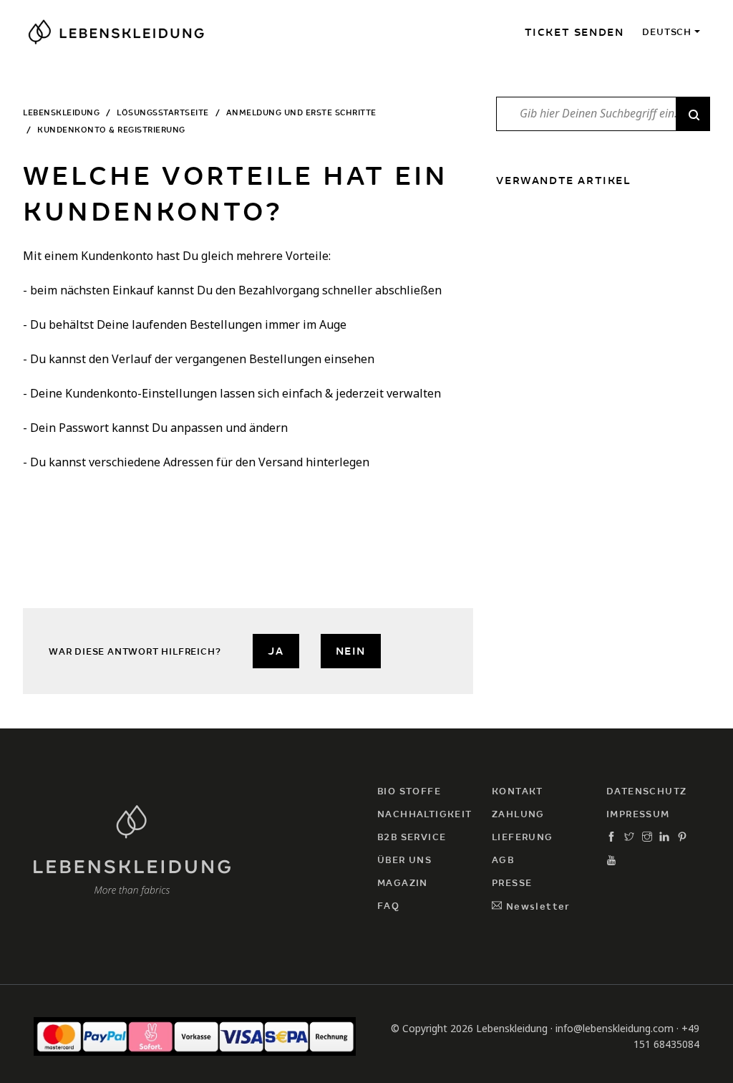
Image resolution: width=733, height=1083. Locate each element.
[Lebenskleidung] (132, 848)
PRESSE (512, 883)
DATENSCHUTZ (646, 791)
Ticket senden (574, 32)
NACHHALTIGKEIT (424, 814)
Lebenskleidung (61, 112)
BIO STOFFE (409, 791)
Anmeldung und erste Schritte (301, 112)
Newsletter (536, 906)
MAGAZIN (402, 883)
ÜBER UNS (404, 860)
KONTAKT (517, 791)
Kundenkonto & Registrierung (111, 130)
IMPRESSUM (638, 814)
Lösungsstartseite (163, 112)
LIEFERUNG (522, 837)
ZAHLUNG (518, 814)
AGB (503, 860)
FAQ (388, 906)
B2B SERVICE (411, 837)
